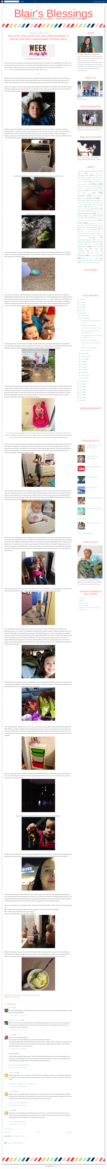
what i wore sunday (96, 260)
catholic (79, 188)
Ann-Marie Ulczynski (15, 1020)
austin (99, 179)
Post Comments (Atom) (18, 1136)
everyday (15, 997)
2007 (81, 397)
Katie (48, 299)
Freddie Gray (12, 1072)
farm (101, 198)
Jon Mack (12, 1091)
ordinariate (80, 233)
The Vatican (82, 598)
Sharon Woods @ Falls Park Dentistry (19, 1065)
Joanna (11, 1110)
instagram (81, 216)
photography (81, 235)
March (83, 372)
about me (94, 173)
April (83, 370)
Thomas (81, 255)
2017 (81, 305)
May (82, 367)
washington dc (82, 260)
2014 (81, 313)
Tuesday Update (82, 519)
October (83, 353)
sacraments (81, 244)
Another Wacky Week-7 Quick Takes (91, 328)
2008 (81, 395)
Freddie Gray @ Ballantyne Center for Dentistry (22, 1084)
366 (90, 171)
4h (94, 171)
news (84, 231)
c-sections (85, 186)
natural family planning (86, 229)
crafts (101, 188)
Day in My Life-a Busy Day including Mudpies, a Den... (91, 336)
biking (79, 184)
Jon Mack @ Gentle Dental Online (19, 1103)
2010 (81, 389)
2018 (81, 302)
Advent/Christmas (83, 175)
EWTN (81, 600)
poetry (79, 237)
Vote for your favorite (92, 477)
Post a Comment (9, 1129)
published (80, 242)
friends (85, 204)
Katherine (96, 216)
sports (97, 244)
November (84, 318)
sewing (89, 244)
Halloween (91, 207)
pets (100, 233)
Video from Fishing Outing (85, 533)
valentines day (87, 258)
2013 (81, 381)
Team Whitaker (46, 59)
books (79, 186)
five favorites (96, 202)
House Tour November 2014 (89, 347)
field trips (93, 200)
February (84, 375)
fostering (79, 204)
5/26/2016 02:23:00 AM (17, 1124)
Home (38, 1132)
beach (87, 181)
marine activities (91, 220)
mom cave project (97, 225)
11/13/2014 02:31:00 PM (18, 1068)
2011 (81, 387)
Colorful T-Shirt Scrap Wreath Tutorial (92, 457)
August (83, 359)
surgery (96, 249)
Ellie (94, 192)
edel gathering (82, 193)
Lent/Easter (86, 218)
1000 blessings (82, 171)
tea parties (94, 251)
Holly (10, 1008)
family (91, 197)
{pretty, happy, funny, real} (93, 508)
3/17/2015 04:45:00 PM (17, 1086)
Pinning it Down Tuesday (93, 467)
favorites (83, 200)
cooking (94, 188)
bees (93, 181)
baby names (80, 181)
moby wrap (80, 225)
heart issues (86, 209)
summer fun (82, 249)
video (96, 258)
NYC (90, 231)
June (82, 364)
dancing (83, 190)
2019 (81, 300)
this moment (95, 253)
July (82, 362)
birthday (85, 184)
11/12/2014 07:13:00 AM (18, 1015)
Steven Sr (95, 246)
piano (89, 235)
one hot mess (97, 231)
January (83, 378)
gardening (94, 204)
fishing (87, 202)
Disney (98, 190)
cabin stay (92, 186)
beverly (99, 181)
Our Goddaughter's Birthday (94, 498)
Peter (94, 233)
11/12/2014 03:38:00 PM (18, 1049)
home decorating (83, 211)
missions (99, 223)
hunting (99, 213)
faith (101, 196)
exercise (94, 195)
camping (99, 186)
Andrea (11, 1035)
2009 (81, 392)
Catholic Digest (83, 603)
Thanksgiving (81, 253)
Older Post (69, 1132)
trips (101, 255)
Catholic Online (83, 605)
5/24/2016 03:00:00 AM (17, 1105)
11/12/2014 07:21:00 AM (18, 1030)
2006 (81, 400)
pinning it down (97, 235)
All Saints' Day (98, 175)
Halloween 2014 (85, 350)
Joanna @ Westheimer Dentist (17, 1121)
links (95, 218)
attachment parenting (90, 179)
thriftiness (92, 255)
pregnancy (92, 237)
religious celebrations (92, 242)
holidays (96, 209)
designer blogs (58, 1166)
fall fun (83, 198)
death (91, 190)
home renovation (96, 211)
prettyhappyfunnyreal (85, 240)
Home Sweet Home (91, 487)
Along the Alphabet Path (87, 177)
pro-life (98, 240)
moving (100, 227)
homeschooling (84, 213)
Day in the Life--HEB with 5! (89, 340)
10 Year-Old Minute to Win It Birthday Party (93, 447)
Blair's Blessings (53, 13)
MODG (87, 225)
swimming (81, 251)
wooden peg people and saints (89, 262)
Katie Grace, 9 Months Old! (88, 325)
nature (95, 229)
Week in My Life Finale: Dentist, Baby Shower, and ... (90, 332)
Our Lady (87, 233)
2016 (81, 308)
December (84, 315)
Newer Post (7, 1132)
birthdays (93, 183)
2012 (81, 384)
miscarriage (91, 223)
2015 (81, 310)
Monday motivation (86, 227)
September (84, 356)
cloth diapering (87, 188)
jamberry (89, 216)
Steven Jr (82, 246)
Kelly (79, 218)
